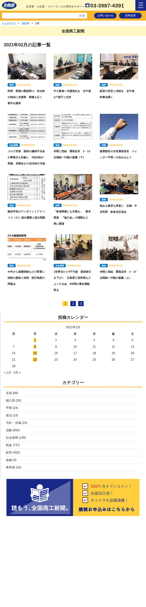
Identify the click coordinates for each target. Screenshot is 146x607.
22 (35, 359)
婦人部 (10, 400)
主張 (9, 393)
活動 (9, 430)
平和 (9, 407)
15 (35, 353)
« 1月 (7, 372)
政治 (9, 415)
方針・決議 (13, 422)
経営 (9, 452)
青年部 (10, 467)
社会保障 (12, 437)
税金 (9, 445)
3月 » (17, 372)
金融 (9, 460)
